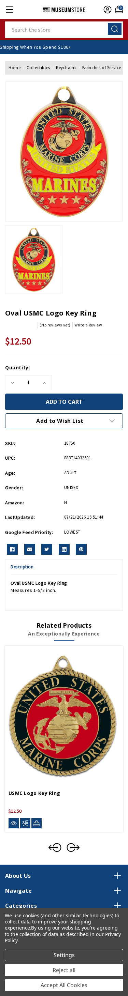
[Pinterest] (81, 549)
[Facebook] (12, 549)
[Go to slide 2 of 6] (73, 847)
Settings (64, 955)
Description (22, 567)
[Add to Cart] (36, 823)
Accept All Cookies (64, 985)
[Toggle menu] (9, 9)
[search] (115, 29)
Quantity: (17, 367)
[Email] (29, 549)
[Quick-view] (14, 823)
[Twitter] (46, 549)
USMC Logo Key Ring (34, 793)
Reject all (64, 970)
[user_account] (107, 9)
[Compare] (25, 823)
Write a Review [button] (88, 324)
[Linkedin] (64, 549)
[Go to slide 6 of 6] (55, 847)
